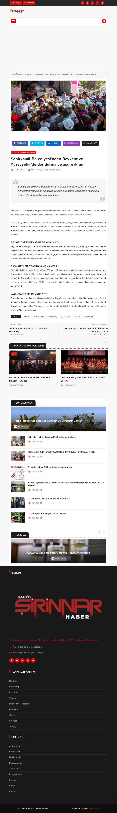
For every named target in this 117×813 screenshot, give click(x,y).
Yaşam (12, 698)
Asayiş (12, 726)
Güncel (12, 715)
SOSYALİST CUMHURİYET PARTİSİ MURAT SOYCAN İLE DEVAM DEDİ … (62, 452)
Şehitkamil (66, 317)
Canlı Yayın (15, 751)
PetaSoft (94, 808)
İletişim (13, 780)
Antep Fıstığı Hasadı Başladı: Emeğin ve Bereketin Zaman (48, 420)
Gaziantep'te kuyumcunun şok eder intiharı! (48, 498)
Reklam (13, 681)
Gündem (13, 709)
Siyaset (13, 720)
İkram (77, 317)
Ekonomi (13, 692)
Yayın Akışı (14, 768)
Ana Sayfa (16, 74)
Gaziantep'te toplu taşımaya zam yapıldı (47, 513)
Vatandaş (52, 317)
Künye (12, 785)
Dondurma (39, 317)
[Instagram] (97, 3)
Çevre (12, 791)
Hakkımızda (15, 757)
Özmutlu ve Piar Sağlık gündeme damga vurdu (50, 467)
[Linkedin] (92, 3)
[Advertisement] (58, 46)
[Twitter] (87, 3)
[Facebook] (82, 3)
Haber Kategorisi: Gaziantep (23, 153)
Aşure (27, 317)
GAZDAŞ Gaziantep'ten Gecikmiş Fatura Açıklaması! (58, 552)
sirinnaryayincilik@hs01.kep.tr (28, 652)
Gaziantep (88, 317)
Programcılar (16, 774)
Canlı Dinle (29, 2)
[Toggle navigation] (13, 21)
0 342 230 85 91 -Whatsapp (27, 647)
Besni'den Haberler (19, 703)
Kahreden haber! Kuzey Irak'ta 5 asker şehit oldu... (52, 437)
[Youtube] (102, 3)
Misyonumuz (15, 763)
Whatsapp (16, 2)
